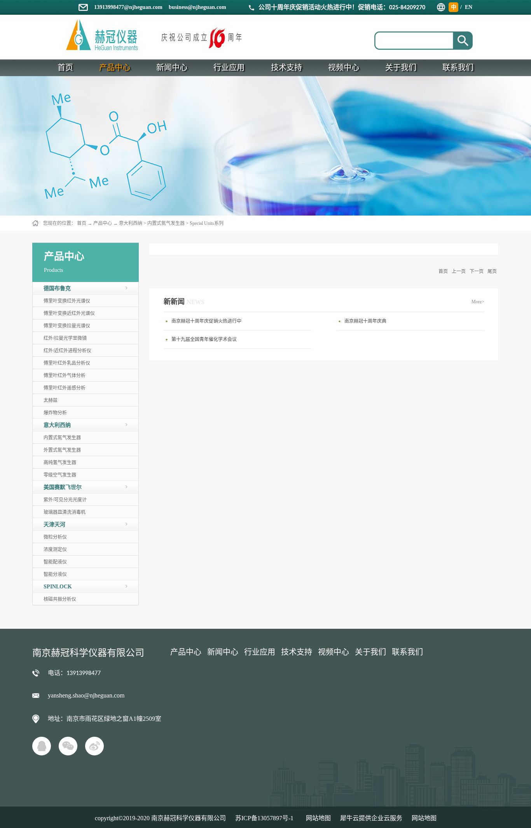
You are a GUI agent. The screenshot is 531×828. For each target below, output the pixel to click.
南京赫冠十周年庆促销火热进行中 (206, 321)
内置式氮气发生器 (166, 223)
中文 (453, 8)
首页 (443, 271)
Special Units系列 (207, 223)
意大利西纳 (130, 223)
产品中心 (102, 223)
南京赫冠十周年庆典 (365, 321)
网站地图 (317, 818)
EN (468, 7)
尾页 (492, 271)
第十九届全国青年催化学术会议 (204, 339)
